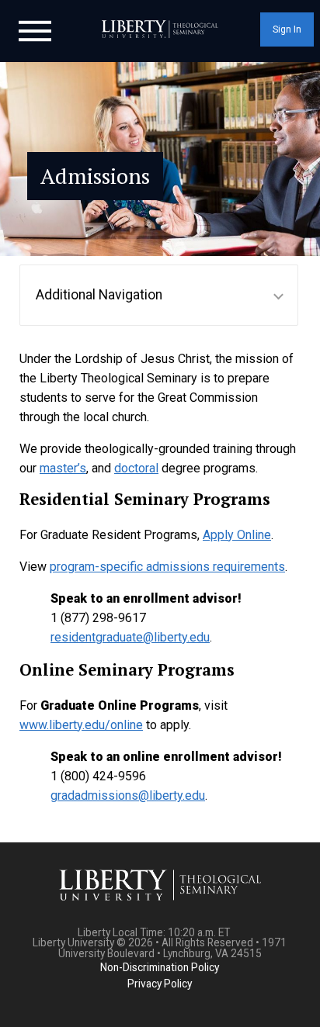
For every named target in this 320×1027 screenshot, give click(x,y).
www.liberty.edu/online (81, 725)
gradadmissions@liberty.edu (127, 795)
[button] (158, 295)
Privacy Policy (159, 983)
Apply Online (237, 534)
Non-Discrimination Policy (159, 967)
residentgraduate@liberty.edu (130, 637)
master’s (63, 468)
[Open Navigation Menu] (35, 29)
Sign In (287, 29)
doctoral (136, 468)
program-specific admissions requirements (167, 566)
